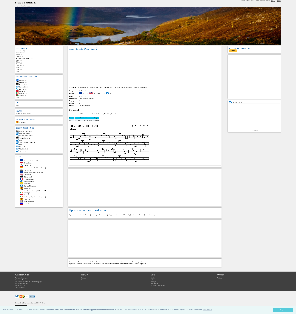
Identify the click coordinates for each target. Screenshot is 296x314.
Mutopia (153, 282)
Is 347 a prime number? (158, 285)
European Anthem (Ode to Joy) (33, 161)
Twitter (219, 278)
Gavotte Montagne (30, 186)
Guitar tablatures (20, 285)
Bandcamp (154, 283)
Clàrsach (18, 66)
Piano (17, 67)
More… (18, 71)
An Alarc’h (27, 170)
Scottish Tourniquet (25, 131)
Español (252, 0)
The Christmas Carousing (27, 142)
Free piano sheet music (22, 280)
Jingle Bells (27, 174)
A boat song (27, 183)
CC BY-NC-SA (40, 303)
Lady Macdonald (24, 133)
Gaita (17, 62)
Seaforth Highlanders (25, 135)
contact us (161, 215)
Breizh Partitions (25, 2)
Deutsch (257, 0)
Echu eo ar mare (29, 201)
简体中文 (279, 1)
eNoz (152, 280)
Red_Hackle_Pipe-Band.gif (83, 120)
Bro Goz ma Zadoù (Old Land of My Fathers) (38, 191)
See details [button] (207, 310)
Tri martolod (28, 177)
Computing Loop (24, 138)
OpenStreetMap (254, 130)
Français (243, 0)
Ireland (21, 93)
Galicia (21, 89)
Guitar (18, 64)
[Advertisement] (144, 68)
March (21, 140)
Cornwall (22, 85)
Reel (20, 144)
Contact (83, 278)
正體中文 (273, 1)
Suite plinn (22, 122)
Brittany (22, 82)
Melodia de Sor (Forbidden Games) (35, 168)
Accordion (19, 51)
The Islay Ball (23, 149)
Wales (21, 95)
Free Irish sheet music (21, 278)
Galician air (27, 165)
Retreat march (83, 96)
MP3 (17, 105)
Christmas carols (20, 287)
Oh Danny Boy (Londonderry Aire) (35, 197)
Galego (268, 0)
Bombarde (19, 53)
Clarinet (18, 56)
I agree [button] (283, 310)
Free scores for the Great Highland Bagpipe (28, 282)
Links (153, 278)
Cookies (83, 280)
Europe (85, 94)
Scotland (22, 87)
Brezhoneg (262, 0)
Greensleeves (28, 163)
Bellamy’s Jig (28, 193)
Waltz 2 (26, 204)
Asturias (21, 80)
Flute (17, 60)
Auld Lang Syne (29, 181)
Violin (18, 69)
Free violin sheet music (22, 283)
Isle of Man (22, 91)
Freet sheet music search (23, 114)
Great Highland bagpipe (23, 58)
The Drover (22, 151)
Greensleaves (28, 195)
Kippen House (23, 147)
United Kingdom (99, 94)
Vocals (18, 54)
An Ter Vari (27, 188)
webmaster (116, 263)
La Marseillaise (29, 179)
